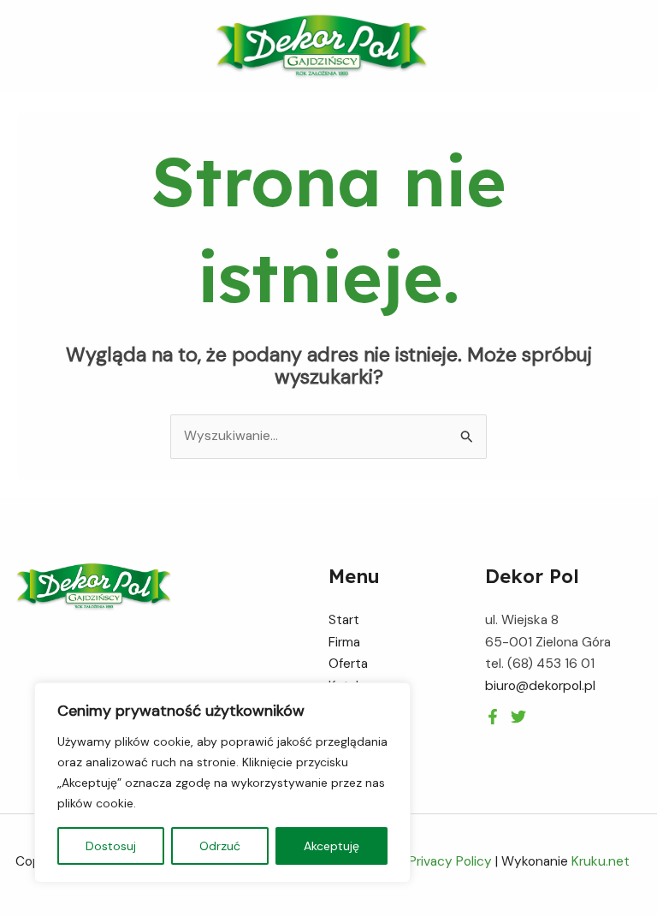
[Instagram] (518, 716)
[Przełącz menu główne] (638, 46)
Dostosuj (111, 846)
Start (343, 619)
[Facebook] (492, 716)
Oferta (348, 663)
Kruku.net (600, 861)
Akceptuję (331, 846)
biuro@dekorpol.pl (540, 685)
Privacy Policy (450, 861)
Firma (344, 642)
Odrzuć (219, 846)
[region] (222, 782)
